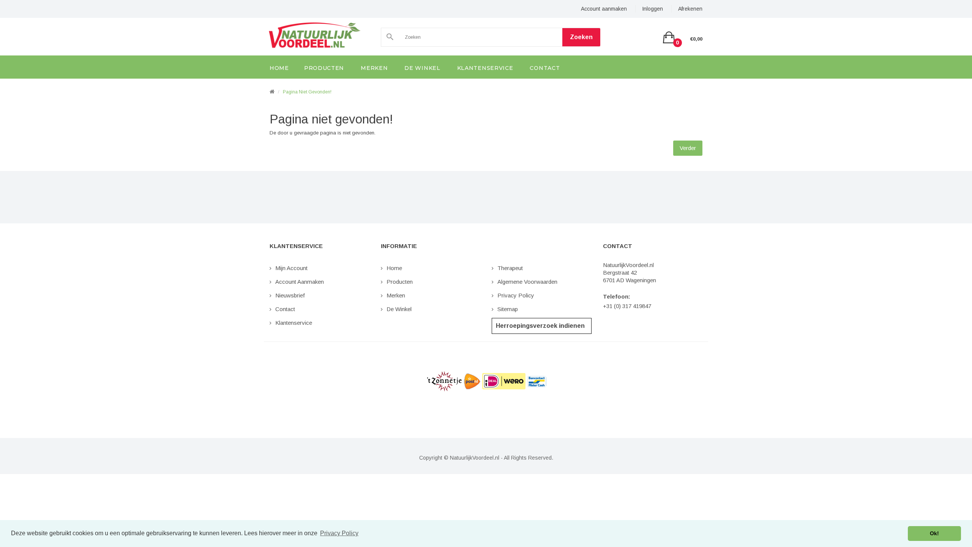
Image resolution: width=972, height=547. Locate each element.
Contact (285, 309)
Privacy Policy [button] (339, 533)
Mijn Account (291, 268)
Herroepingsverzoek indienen (540, 326)
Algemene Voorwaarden (527, 281)
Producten (400, 281)
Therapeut (510, 268)
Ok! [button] (934, 533)
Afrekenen (690, 9)
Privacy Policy (515, 295)
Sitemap (507, 309)
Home (394, 268)
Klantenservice (293, 322)
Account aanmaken (604, 9)
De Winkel (399, 309)
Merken (396, 295)
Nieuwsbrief (290, 295)
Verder (688, 148)
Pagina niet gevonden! (307, 92)
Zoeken (581, 37)
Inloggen (652, 9)
